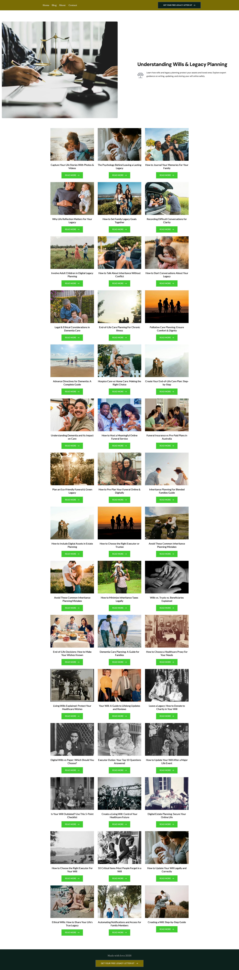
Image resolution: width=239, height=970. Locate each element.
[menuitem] (46, 5)
